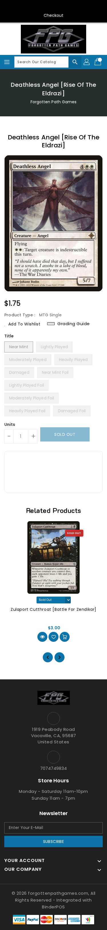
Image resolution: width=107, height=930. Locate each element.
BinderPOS (53, 907)
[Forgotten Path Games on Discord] (59, 6)
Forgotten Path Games (54, 102)
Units (9, 424)
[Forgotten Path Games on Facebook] (26, 6)
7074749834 (53, 768)
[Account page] (87, 62)
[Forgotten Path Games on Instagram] (48, 6)
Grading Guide (73, 324)
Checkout (54, 15)
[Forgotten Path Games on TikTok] (80, 6)
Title (9, 336)
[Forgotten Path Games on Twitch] (70, 6)
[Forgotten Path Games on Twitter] (37, 6)
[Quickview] (42, 637)
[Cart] (98, 62)
